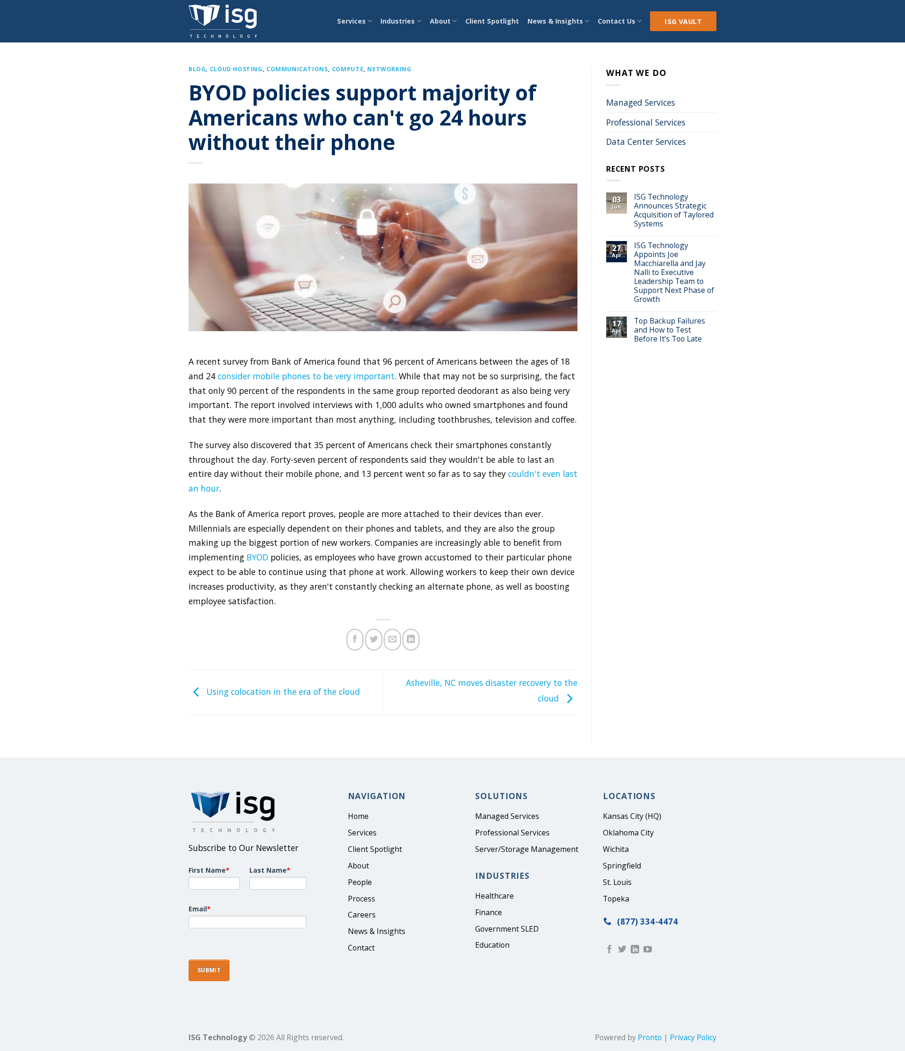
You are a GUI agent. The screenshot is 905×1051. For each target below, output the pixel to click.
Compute (347, 69)
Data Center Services (646, 141)
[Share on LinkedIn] (411, 640)
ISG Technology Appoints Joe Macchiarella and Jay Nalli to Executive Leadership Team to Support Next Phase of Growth (674, 272)
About (440, 21)
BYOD (257, 557)
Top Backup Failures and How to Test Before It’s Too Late (669, 330)
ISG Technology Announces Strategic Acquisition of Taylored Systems (674, 210)
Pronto (650, 1037)
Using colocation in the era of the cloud (282, 691)
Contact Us (616, 21)
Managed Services (640, 102)
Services (351, 21)
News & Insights (555, 21)
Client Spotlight (492, 21)
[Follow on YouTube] (647, 950)
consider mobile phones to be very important (306, 376)
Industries (397, 21)
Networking (389, 69)
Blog (197, 69)
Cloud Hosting (236, 69)
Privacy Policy (693, 1037)
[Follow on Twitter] (622, 950)
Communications (297, 69)
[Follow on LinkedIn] (635, 950)
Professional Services (645, 122)
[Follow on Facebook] (609, 950)
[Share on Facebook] (354, 640)
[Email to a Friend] (392, 640)
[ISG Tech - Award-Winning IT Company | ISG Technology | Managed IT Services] (226, 21)
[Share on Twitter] (373, 640)
